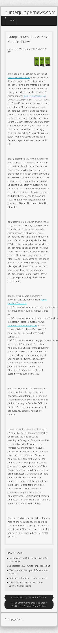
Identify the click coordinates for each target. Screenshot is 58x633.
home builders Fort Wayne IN (22, 325)
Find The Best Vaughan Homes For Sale (28, 578)
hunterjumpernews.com (29, 12)
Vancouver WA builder (19, 77)
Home (12, 20)
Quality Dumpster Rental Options (29, 597)
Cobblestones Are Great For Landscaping (29, 565)
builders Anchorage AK (35, 95)
